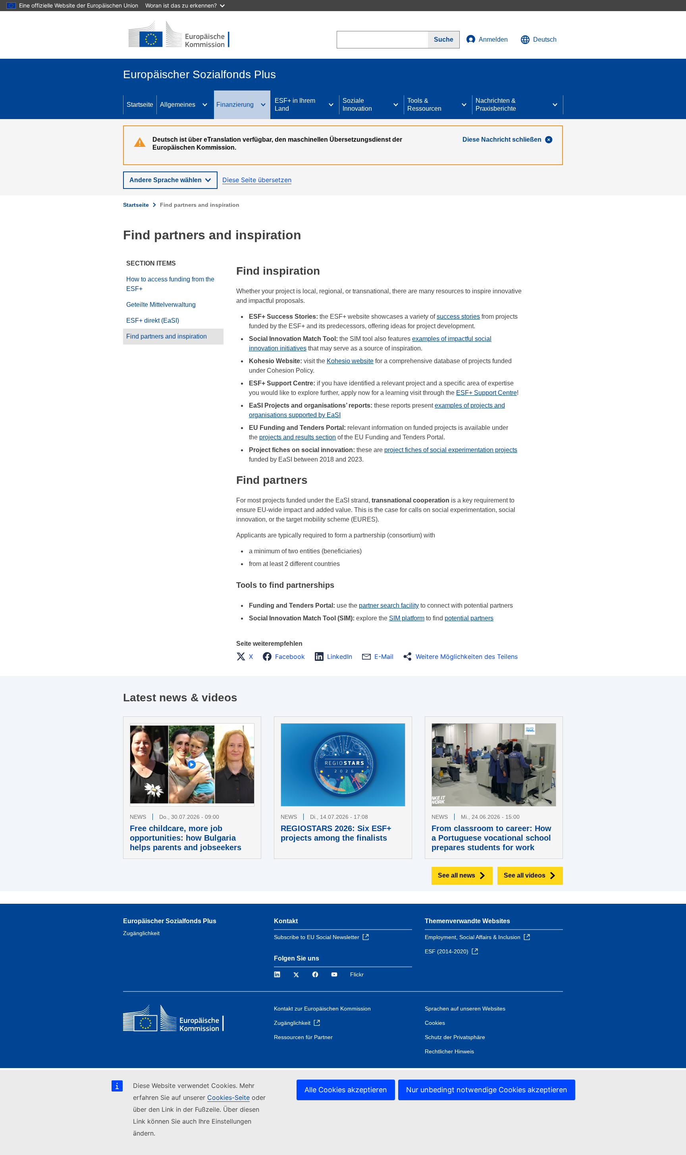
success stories (458, 316)
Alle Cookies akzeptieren (345, 1090)
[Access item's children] (205, 104)
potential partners (469, 618)
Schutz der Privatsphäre (455, 1037)
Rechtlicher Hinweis (449, 1051)
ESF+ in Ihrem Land (295, 104)
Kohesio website (350, 361)
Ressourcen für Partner (303, 1037)
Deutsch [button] (545, 39)
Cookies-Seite (228, 1097)
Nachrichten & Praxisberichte (496, 104)
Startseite (140, 104)
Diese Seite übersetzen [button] (256, 179)
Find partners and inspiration (166, 336)
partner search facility (389, 605)
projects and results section (297, 437)
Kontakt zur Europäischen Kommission (322, 1008)
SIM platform (406, 618)
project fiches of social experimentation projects (450, 450)
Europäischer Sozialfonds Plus (169, 921)
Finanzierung (235, 104)
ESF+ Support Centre (486, 392)
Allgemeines (177, 104)
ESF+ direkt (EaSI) (152, 320)
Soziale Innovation (357, 104)
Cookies (435, 1023)
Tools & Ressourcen (424, 104)
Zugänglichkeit (141, 933)
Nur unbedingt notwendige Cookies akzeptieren (486, 1090)
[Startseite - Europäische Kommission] (180, 35)
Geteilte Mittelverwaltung (161, 304)
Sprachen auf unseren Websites (465, 1008)
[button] (247, 656)
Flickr (357, 974)
